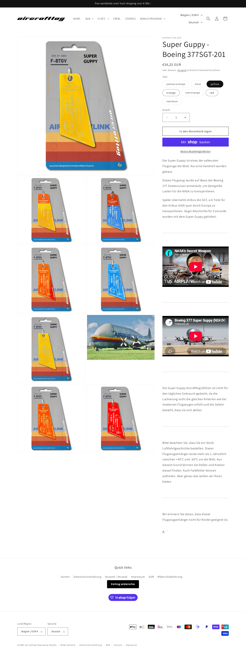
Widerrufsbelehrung (169, 577)
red (212, 92)
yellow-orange (177, 84)
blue (200, 84)
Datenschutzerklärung (87, 577)
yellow (215, 84)
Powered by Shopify (47, 645)
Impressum (138, 577)
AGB (151, 577)
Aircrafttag (31, 645)
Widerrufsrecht (68, 645)
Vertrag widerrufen (123, 584)
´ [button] (167, 531)
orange (171, 92)
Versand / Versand (116, 577)
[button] (89, 19)
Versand (182, 70)
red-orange (194, 93)
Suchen (65, 577)
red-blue (174, 102)
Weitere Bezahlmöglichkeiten (195, 151)
